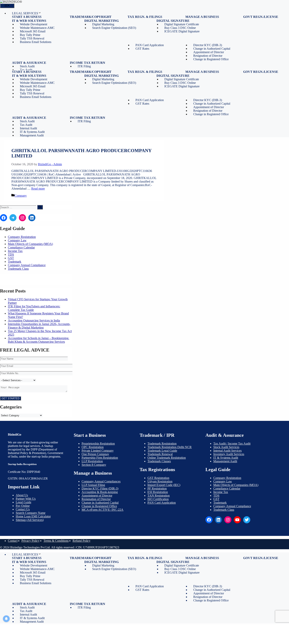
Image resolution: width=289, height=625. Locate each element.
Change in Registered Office (211, 59)
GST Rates (142, 48)
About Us (22, 495)
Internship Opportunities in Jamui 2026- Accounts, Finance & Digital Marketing (39, 325)
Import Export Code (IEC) (163, 485)
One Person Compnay (95, 454)
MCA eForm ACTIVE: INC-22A (102, 509)
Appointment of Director (97, 495)
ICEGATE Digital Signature (182, 31)
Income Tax (15, 251)
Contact (12, 540)
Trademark (14, 261)
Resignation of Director (96, 499)
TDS (11, 254)
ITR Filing (84, 66)
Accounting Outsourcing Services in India (34, 320)
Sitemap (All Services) (30, 520)
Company (21, 195)
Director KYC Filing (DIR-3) (100, 488)
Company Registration (22, 236)
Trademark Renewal (160, 454)
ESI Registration (157, 492)
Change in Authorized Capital (100, 502)
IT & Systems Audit (225, 457)
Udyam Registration (159, 481)
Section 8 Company (94, 464)
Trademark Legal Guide (162, 450)
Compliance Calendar (21, 247)
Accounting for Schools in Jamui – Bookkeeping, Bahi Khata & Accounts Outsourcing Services (38, 339)
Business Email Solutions (35, 42)
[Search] (40, 207)
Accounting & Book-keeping (100, 492)
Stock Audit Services (226, 447)
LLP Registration (92, 461)
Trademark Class (18, 268)
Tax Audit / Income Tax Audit (231, 443)
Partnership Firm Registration (100, 457)
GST (11, 258)
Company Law (17, 240)
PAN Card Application (161, 502)
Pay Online (23, 505)
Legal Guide (23, 502)
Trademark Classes (159, 461)
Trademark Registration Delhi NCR (169, 447)
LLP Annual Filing (93, 485)
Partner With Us (26, 498)
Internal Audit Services (227, 450)
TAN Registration (158, 495)
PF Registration (157, 488)
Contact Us (23, 509)
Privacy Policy (30, 540)
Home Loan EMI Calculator (33, 516)
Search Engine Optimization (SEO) (114, 27)
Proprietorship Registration (98, 443)
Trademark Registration (162, 443)
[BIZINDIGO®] (11, 1)
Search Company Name (30, 512)
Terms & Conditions (56, 540)
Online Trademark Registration (166, 457)
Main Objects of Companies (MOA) (30, 244)
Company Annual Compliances (101, 481)
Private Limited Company (98, 450)
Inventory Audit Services (228, 454)
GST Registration (158, 478)
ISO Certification (158, 499)
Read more (38, 188)
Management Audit (32, 135)
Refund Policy (81, 540)
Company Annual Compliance (27, 265)
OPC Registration (93, 447)
